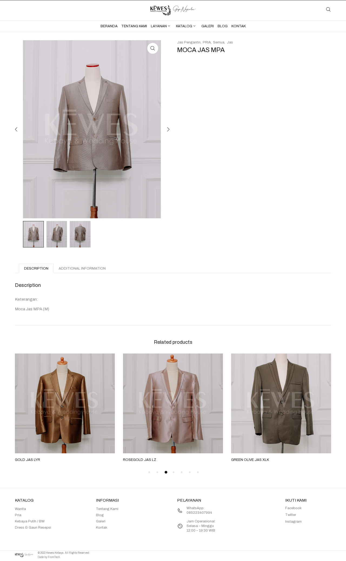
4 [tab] (173, 472)
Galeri (100, 521)
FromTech (54, 557)
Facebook (293, 508)
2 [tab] (157, 472)
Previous (16, 129)
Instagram (293, 521)
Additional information (82, 268)
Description (36, 268)
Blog (100, 515)
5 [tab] (181, 472)
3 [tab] (166, 472)
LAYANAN (159, 26)
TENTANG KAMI (134, 26)
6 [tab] (190, 472)
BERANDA (109, 26)
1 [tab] (149, 472)
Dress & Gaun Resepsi (33, 527)
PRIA (207, 42)
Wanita (20, 509)
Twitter (290, 515)
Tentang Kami (107, 509)
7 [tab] (198, 472)
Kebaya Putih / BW (30, 521)
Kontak (101, 527)
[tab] (36, 268)
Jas (230, 42)
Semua (218, 42)
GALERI (207, 26)
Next (167, 129)
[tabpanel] (65, 408)
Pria (18, 515)
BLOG (223, 26)
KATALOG (184, 26)
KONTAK (238, 26)
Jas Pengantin (189, 42)
